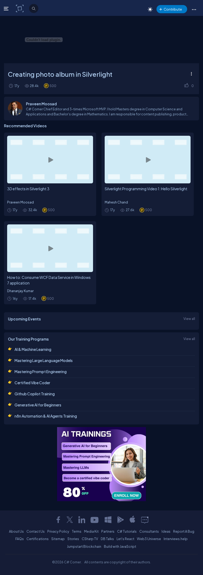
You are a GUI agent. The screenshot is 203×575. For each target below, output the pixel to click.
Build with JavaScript (120, 546)
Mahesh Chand (116, 202)
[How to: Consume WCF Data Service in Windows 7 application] (50, 248)
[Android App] (120, 520)
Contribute (173, 9)
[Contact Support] (144, 520)
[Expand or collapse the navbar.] (7, 8)
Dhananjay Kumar (20, 291)
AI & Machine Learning (33, 349)
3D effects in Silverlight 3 (28, 188)
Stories (73, 539)
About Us (16, 531)
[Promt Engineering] (101, 464)
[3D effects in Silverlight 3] (50, 159)
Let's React (125, 539)
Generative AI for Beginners (38, 404)
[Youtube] (94, 520)
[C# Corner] (20, 8)
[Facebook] (58, 520)
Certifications (37, 539)
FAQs (19, 539)
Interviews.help (176, 539)
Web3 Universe (149, 539)
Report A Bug (183, 531)
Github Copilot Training (35, 393)
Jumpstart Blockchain (84, 546)
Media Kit (91, 531)
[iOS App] (132, 520)
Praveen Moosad (20, 202)
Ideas (166, 531)
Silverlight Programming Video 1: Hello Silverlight (146, 188)
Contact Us (35, 531)
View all (189, 318)
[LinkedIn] (81, 520)
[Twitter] (70, 520)
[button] (194, 9)
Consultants (149, 531)
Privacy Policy (58, 531)
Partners (107, 531)
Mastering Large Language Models (44, 360)
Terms (76, 531)
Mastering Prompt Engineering (41, 371)
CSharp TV (90, 539)
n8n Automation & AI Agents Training (46, 416)
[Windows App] (108, 520)
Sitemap (58, 539)
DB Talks (107, 539)
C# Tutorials (127, 531)
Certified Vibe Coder (32, 382)
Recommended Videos (25, 125)
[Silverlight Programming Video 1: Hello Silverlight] (148, 159)
